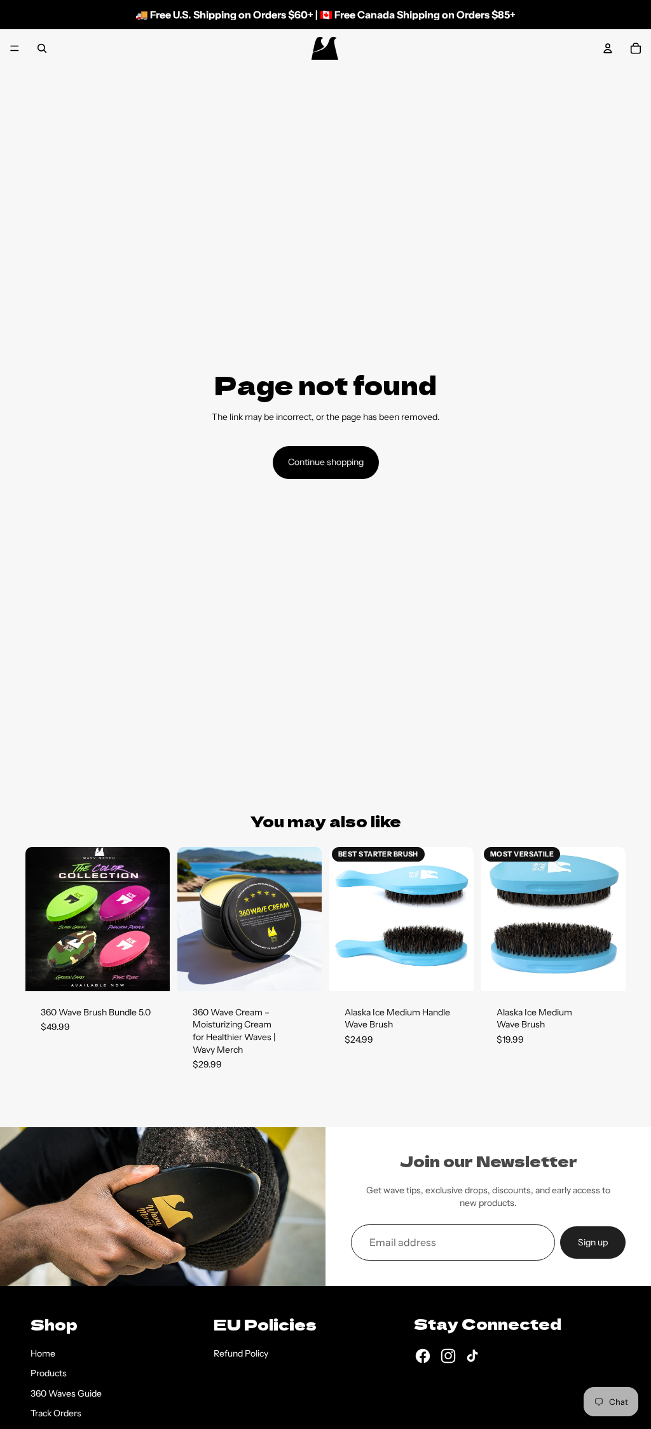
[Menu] (14, 48)
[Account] (608, 48)
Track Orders (56, 1413)
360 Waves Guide (66, 1393)
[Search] (42, 48)
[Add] (150, 971)
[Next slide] (156, 919)
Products (49, 1373)
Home (43, 1353)
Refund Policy (241, 1353)
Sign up (593, 1242)
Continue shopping (326, 462)
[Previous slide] (39, 919)
